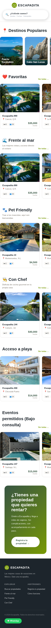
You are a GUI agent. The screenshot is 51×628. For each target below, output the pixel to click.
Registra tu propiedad (36, 589)
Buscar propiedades (13, 589)
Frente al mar (10, 594)
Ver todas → (43, 79)
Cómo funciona (34, 594)
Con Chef (8, 603)
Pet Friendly (9, 598)
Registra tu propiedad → (22, 542)
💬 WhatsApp (13, 621)
